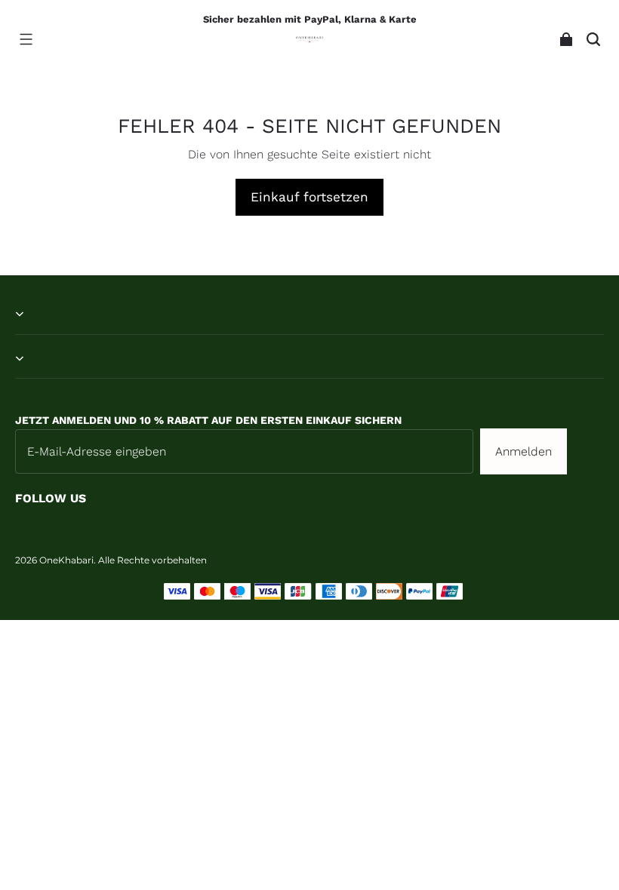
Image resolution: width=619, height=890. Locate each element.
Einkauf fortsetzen (309, 196)
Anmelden (523, 451)
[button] (25, 39)
